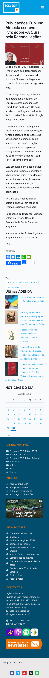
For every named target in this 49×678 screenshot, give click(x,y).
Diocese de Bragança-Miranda (22, 282)
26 (24, 423)
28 (35, 423)
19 (24, 419)
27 (30, 423)
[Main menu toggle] (42, 7)
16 (8, 419)
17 (14, 419)
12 (24, 414)
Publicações (13, 287)
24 (13, 423)
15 (41, 414)
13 (30, 414)
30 (8, 428)
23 (8, 423)
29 (41, 423)
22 (41, 419)
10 (14, 414)
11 (19, 414)
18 (19, 419)
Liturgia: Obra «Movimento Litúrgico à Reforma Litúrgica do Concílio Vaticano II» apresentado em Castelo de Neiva (24, 372)
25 (19, 423)
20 (30, 419)
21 (35, 419)
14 (35, 414)
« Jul (7, 435)
